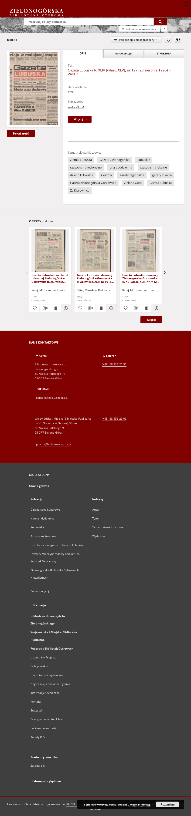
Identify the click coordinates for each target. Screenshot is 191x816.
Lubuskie (143, 160)
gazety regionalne (132, 175)
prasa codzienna (120, 167)
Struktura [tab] (164, 53)
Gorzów (106, 175)
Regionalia (37, 527)
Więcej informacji (140, 804)
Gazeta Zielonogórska (115, 160)
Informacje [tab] (123, 53)
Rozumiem (167, 804)
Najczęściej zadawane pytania (50, 684)
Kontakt (36, 702)
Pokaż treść (21, 133)
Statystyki (37, 710)
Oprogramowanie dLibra (47, 719)
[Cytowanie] (178, 40)
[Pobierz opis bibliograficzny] (45, 308)
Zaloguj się (38, 766)
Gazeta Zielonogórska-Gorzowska (93, 183)
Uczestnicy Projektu (43, 657)
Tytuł (95, 518)
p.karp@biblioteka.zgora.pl (53, 444)
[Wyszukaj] (160, 21)
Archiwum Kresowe (43, 536)
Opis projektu (39, 666)
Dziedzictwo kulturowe (45, 510)
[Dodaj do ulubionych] (168, 40)
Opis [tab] (83, 53)
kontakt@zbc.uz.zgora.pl (52, 398)
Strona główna (39, 486)
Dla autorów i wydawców (47, 675)
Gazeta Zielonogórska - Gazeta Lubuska (57, 545)
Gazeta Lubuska (161, 183)
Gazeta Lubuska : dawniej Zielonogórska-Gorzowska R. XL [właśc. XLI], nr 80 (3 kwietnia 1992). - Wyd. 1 (94, 278)
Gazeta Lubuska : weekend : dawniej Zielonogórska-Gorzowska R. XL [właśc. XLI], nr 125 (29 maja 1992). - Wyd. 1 (49, 278)
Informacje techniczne (45, 693)
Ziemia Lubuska (81, 160)
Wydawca (98, 536)
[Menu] (185, 3)
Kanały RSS (38, 737)
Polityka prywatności (44, 728)
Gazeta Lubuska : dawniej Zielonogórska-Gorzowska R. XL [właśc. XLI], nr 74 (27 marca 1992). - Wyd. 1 (140, 278)
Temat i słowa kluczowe (107, 527)
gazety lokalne (162, 175)
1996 (71, 92)
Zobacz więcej (40, 591)
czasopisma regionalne (86, 167)
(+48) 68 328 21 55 (114, 364)
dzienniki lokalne (81, 175)
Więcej (151, 320)
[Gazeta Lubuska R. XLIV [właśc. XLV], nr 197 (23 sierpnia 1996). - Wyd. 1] (34, 88)
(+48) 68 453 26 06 (114, 419)
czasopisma (76, 106)
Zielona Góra (133, 183)
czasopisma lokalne (153, 167)
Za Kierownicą (79, 190)
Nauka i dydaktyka (43, 518)
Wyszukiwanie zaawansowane (139, 28)
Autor (96, 510)
